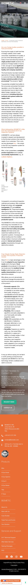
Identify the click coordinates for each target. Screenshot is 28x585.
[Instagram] (16, 556)
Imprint (6, 562)
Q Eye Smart (5, 472)
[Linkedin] (7, 556)
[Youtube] (21, 556)
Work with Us (5, 511)
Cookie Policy (20, 562)
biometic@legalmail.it (7, 569)
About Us (4, 507)
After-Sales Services (7, 542)
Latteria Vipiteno (6, 157)
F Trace (3, 494)
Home (2, 40)
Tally (2, 489)
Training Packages (6, 546)
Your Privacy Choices (12, 580)
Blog (6, 40)
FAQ (2, 550)
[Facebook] (11, 556)
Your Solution (5, 524)
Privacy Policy (12, 562)
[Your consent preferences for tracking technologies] (25, 582)
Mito (14, 143)
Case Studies (5, 516)
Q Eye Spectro (5, 477)
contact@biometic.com (12, 440)
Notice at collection (7, 583)
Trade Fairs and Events (8, 520)
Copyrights (14, 565)
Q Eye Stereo (5, 485)
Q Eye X (3, 481)
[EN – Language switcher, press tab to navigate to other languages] (21, 3)
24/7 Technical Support (8, 537)
